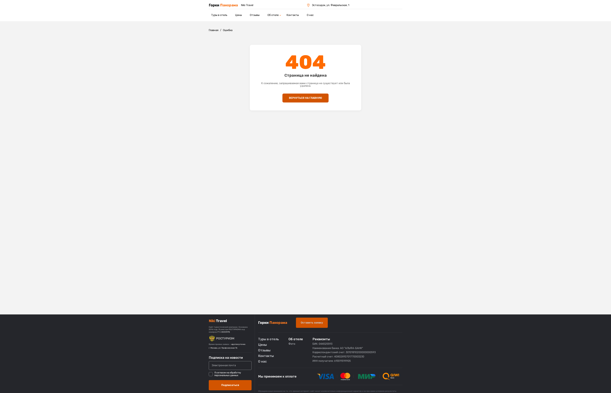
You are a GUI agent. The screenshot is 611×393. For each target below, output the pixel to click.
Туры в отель (219, 15)
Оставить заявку (312, 322)
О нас (310, 15)
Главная (213, 30)
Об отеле (273, 15)
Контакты (293, 15)
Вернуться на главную (305, 97)
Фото (291, 343)
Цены (238, 15)
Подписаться (230, 385)
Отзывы (255, 15)
